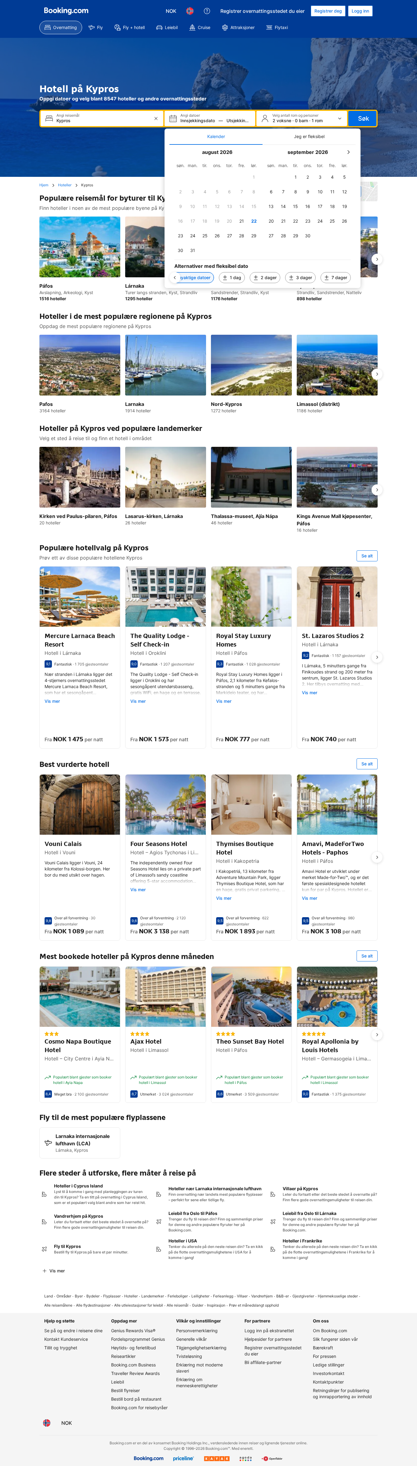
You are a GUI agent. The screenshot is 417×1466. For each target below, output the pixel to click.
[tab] (216, 136)
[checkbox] (254, 177)
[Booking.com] (66, 11)
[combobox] (102, 120)
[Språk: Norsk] (190, 11)
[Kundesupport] (207, 11)
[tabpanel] (262, 216)
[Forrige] (174, 277)
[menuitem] (60, 27)
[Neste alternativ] (377, 259)
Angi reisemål (67, 115)
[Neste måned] (348, 152)
